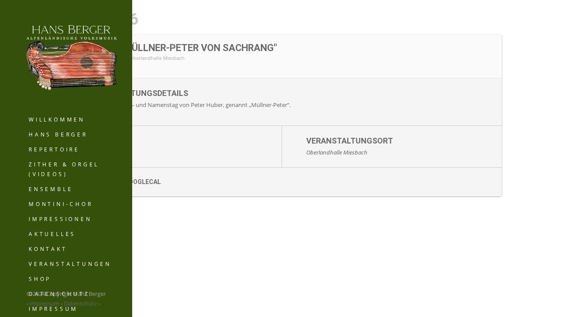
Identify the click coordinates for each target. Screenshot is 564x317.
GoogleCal (142, 181)
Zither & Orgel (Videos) (64, 169)
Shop (40, 279)
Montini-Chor (61, 204)
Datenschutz (80, 303)
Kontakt (48, 249)
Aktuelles (52, 234)
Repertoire (54, 149)
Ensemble (51, 189)
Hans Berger (58, 134)
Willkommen (57, 119)
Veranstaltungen (70, 264)
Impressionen (60, 219)
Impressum (44, 303)
